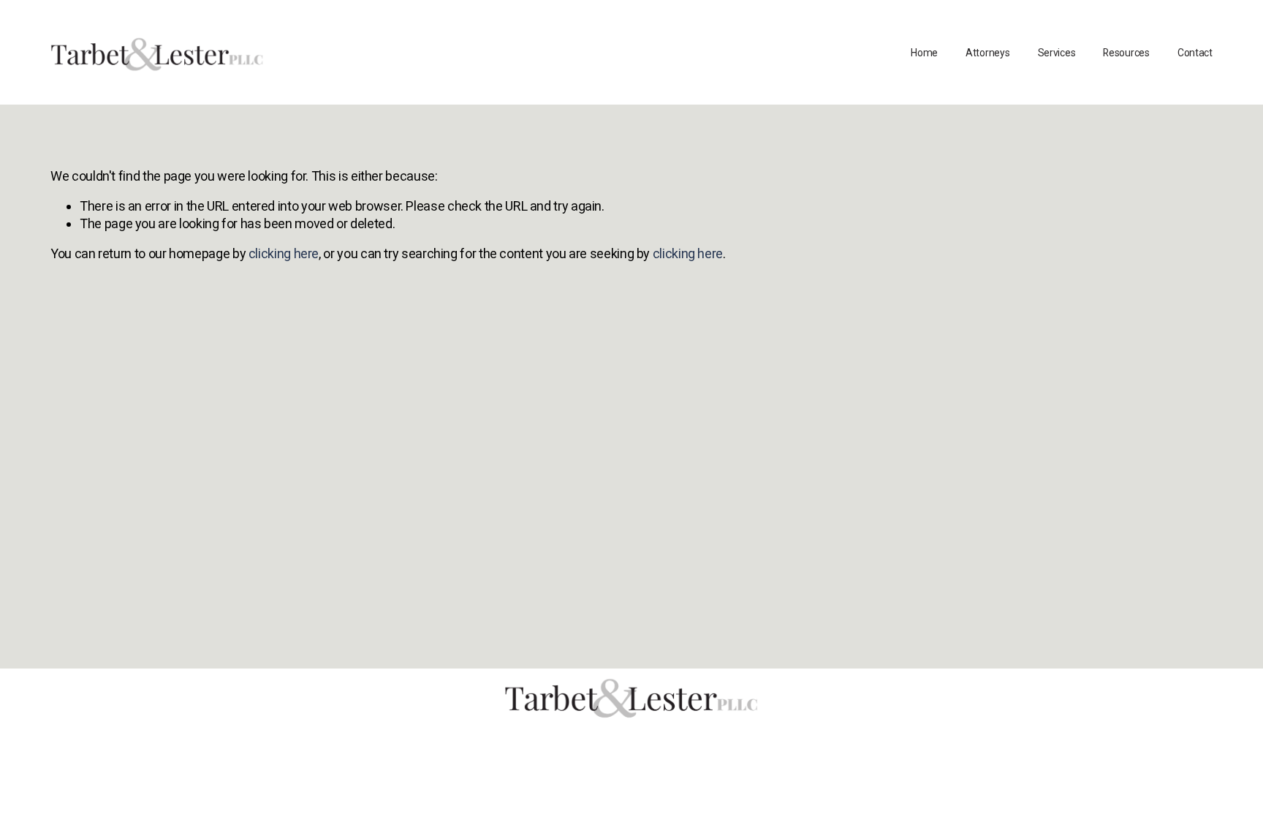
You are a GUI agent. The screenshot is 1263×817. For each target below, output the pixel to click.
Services (1057, 53)
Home (924, 53)
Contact (1195, 53)
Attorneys (988, 53)
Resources (1126, 53)
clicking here (284, 253)
